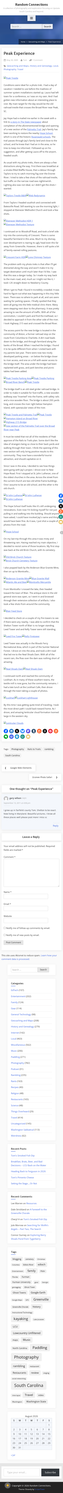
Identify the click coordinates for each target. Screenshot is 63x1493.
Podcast (15, 1069)
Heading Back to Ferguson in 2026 (28, 1171)
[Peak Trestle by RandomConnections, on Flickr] (11, 78)
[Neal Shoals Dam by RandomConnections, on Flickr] (13, 668)
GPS (27, 1300)
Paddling (15, 1056)
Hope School (46, 133)
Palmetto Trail (34, 129)
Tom (25, 60)
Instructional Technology (22, 1312)
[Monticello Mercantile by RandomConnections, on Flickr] (39, 582)
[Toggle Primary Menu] (31, 18)
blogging (17, 1258)
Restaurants (17, 1099)
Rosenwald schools (41, 136)
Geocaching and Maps (18, 66)
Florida (15, 1277)
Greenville (41, 1299)
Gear (13, 1008)
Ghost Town (29, 1287)
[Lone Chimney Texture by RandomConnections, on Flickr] (38, 257)
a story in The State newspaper (26, 121)
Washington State (36, 1401)
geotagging (16, 1287)
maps (15, 1340)
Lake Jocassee (39, 1319)
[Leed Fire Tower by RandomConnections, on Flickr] (13, 636)
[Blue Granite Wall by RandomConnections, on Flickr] (39, 578)
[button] (6, 731)
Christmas (41, 1259)
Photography (10, 69)
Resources (31, 1203)
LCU (15, 1326)
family (32, 1271)
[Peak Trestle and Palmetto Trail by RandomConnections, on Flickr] (20, 414)
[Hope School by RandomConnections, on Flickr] (11, 531)
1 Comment (37, 60)
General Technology (21, 1014)
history (37, 1306)
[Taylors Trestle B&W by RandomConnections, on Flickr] (15, 195)
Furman (25, 1276)
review (35, 1372)
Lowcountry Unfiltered (26, 1333)
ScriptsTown (40, 1489)
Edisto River (28, 1264)
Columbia (15, 1265)
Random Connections (31, 4)
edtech (41, 1264)
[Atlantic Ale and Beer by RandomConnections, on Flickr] (15, 582)
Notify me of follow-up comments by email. (28, 928)
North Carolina (20, 1348)
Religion (15, 1093)
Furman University (21, 1282)
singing (46, 1373)
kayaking (21, 1318)
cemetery (29, 1259)
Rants (14, 1081)
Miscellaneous (18, 1044)
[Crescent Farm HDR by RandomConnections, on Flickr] (15, 257)
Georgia (45, 1282)
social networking (19, 1378)
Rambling (16, 1075)
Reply (55, 825)
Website (8, 916)
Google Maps (17, 1300)
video (41, 1395)
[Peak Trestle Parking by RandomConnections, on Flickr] (43, 378)
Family (14, 1002)
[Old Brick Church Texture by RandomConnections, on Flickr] (17, 556)
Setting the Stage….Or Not (24, 1183)
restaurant (34, 1366)
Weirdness (16, 1135)
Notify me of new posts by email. (22, 935)
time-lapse (16, 1395)
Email (7, 903)
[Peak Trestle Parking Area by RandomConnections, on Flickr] (18, 378)
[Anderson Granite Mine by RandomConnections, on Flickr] (16, 578)
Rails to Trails (34, 749)
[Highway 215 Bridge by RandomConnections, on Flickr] (15, 422)
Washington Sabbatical (22, 1129)
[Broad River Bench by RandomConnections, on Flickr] (14, 382)
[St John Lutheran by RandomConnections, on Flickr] (13, 495)
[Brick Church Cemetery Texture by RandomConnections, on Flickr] (20, 560)
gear (36, 1282)
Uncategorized (18, 1123)
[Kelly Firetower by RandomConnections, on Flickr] (31, 636)
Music (14, 1050)
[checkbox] (8, 1485)
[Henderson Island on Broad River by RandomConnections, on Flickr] (21, 418)
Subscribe (50, 1472)
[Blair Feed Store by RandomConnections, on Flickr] (13, 611)
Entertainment (18, 996)
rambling (49, 749)
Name (7, 891)
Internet (15, 1032)
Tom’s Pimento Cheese (22, 1177)
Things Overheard (20, 1111)
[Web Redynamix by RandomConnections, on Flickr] (35, 195)
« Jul (13, 1455)
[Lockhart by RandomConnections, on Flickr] (9, 697)
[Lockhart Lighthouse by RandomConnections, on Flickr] (26, 697)
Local (55, 66)
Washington (17, 1402)
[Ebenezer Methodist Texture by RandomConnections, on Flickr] (19, 224)
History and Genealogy (41, 66)
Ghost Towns (19, 1292)
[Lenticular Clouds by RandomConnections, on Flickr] (13, 723)
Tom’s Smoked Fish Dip (23, 1155)
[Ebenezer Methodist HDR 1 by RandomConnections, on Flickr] (18, 220)
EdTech (14, 990)
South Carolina (12, 755)
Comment (9, 856)
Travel (20, 69)
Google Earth (38, 1292)
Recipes (15, 1087)
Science (14, 1105)
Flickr (42, 1271)
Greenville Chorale (20, 1307)
